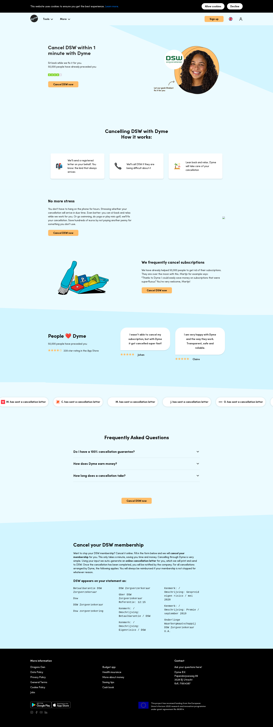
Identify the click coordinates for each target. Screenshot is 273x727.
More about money (113, 677)
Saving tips (108, 682)
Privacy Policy (38, 677)
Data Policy (36, 672)
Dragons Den (37, 667)
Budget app (109, 667)
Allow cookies (213, 6)
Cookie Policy (37, 687)
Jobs (32, 692)
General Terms (38, 682)
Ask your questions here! (188, 667)
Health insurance (111, 672)
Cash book (108, 687)
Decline (234, 6)
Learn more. (112, 6)
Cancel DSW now (63, 84)
